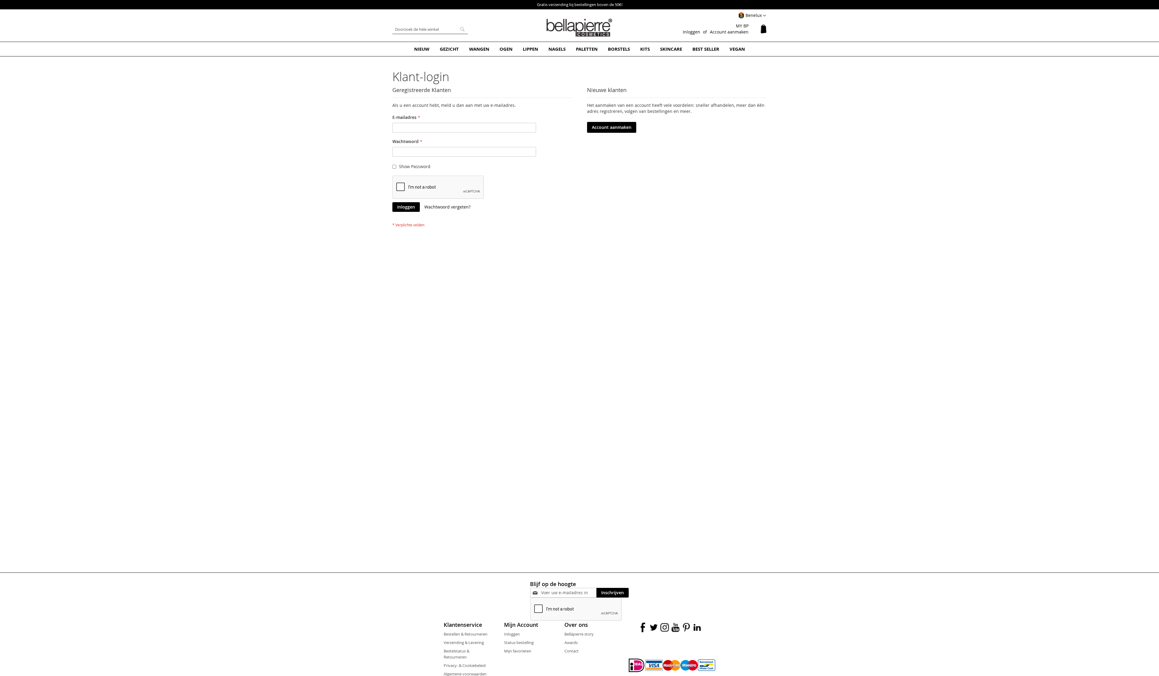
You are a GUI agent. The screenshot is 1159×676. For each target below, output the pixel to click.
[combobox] (430, 29)
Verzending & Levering (464, 642)
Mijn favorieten (517, 651)
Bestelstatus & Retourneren (456, 654)
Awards (571, 642)
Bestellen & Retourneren (465, 634)
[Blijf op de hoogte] (568, 592)
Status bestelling (519, 642)
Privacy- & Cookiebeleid (465, 665)
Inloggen (691, 32)
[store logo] (579, 27)
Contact (571, 651)
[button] (752, 15)
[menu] (579, 49)
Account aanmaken (729, 32)
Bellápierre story (579, 634)
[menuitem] (421, 49)
